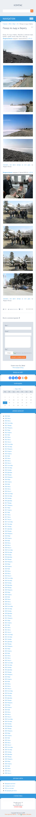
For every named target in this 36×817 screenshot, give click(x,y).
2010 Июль (8, 421)
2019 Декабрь (8, 585)
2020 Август (8, 604)
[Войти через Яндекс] (19, 378)
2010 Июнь (8, 418)
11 (31, 397)
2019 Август (8, 576)
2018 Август (8, 547)
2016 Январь (8, 475)
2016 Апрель (8, 482)
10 (26, 397)
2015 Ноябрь (8, 470)
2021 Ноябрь (8, 639)
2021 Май (7, 625)
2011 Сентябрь (9, 423)
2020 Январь (8, 587)
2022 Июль (8, 658)
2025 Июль (8, 742)
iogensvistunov (8, 38)
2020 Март (7, 592)
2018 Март (7, 536)
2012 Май (7, 435)
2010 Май (7, 416)
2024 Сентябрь (9, 719)
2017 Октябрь (8, 524)
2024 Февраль (8, 702)
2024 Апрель (8, 707)
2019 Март (7, 564)
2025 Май (7, 738)
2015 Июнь (8, 458)
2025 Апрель (8, 735)
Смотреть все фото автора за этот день (16, 165)
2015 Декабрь (8, 472)
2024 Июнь (8, 712)
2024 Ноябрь (8, 724)
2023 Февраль (8, 674)
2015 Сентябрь (9, 465)
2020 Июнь (8, 599)
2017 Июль (8, 517)
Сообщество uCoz (10, 786)
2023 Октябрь (8, 693)
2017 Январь (8, 503)
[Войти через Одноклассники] (26, 378)
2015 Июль (8, 460)
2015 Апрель (8, 453)
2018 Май (7, 540)
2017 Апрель (8, 510)
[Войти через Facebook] (16, 378)
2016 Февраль (8, 477)
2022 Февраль (8, 646)
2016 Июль (8, 489)
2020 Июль (8, 601)
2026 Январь (8, 756)
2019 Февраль (8, 561)
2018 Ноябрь (8, 554)
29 (18, 405)
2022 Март (7, 648)
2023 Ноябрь (8, 695)
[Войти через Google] (22, 377)
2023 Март (7, 677)
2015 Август (8, 463)
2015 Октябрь (8, 467)
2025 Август (8, 745)
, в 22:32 (30, 172)
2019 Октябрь (8, 580)
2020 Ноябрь (8, 611)
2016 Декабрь (8, 500)
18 (31, 400)
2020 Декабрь (8, 613)
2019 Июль (8, 573)
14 (13, 400)
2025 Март (7, 733)
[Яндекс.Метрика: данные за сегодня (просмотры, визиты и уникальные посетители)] (26, 814)
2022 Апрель (8, 651)
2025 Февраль (8, 731)
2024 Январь (8, 700)
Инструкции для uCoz (11, 790)
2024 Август (8, 716)
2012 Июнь (8, 437)
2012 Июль (8, 439)
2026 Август (8, 773)
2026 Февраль (8, 759)
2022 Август (8, 660)
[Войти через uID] (10, 378)
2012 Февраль (8, 428)
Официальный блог (10, 783)
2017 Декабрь (8, 529)
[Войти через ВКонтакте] (13, 378)
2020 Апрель (8, 594)
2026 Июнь (8, 768)
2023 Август (8, 688)
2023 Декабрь (8, 698)
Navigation (9, 18)
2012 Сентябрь (9, 444)
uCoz (19, 814)
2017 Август (8, 519)
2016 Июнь (8, 486)
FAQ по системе (9, 788)
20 (9, 402)
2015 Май (7, 456)
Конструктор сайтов (10, 814)
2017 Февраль (8, 505)
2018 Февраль (8, 533)
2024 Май (7, 709)
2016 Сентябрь (9, 493)
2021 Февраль (8, 618)
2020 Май (7, 597)
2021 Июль (8, 630)
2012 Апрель (8, 432)
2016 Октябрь (8, 496)
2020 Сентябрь (9, 606)
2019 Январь (8, 559)
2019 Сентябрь (9, 578)
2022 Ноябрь (8, 667)
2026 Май (7, 766)
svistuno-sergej (18, 807)
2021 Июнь (8, 627)
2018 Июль (8, 545)
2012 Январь (8, 425)
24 (26, 402)
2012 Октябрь (8, 446)
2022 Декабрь (8, 670)
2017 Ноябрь (8, 526)
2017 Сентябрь (9, 522)
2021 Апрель (8, 623)
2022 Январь (8, 644)
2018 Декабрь (8, 557)
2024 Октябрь (8, 721)
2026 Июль (8, 771)
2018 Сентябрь (9, 550)
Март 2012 (18, 389)
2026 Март (7, 761)
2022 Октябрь (8, 665)
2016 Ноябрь (8, 498)
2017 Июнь (8, 514)
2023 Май (7, 681)
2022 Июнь (8, 655)
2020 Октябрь (8, 608)
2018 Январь (8, 531)
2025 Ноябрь (8, 752)
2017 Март (7, 507)
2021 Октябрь (8, 637)
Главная (5, 24)
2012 (10, 24)
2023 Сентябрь (9, 691)
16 (22, 400)
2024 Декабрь (8, 726)
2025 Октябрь (8, 749)
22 (18, 402)
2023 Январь (8, 672)
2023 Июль (8, 686)
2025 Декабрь (8, 754)
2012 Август (8, 442)
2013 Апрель (8, 451)
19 (17, 24)
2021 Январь (8, 615)
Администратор (13, 309)
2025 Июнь (8, 740)
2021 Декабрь (8, 641)
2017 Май (7, 512)
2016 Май (7, 484)
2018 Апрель (8, 538)
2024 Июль (8, 714)
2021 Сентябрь (9, 634)
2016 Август (8, 491)
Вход (22, 367)
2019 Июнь (8, 571)
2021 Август (8, 632)
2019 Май (7, 569)
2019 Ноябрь (8, 583)
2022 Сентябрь (9, 662)
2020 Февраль (8, 590)
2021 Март (7, 620)
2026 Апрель (8, 763)
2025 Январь (8, 728)
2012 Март (7, 430)
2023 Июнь (8, 684)
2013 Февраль (8, 449)
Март (14, 24)
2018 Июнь (8, 543)
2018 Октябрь (8, 552)
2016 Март (7, 479)
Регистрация (16, 367)
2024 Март (7, 705)
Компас (18, 5)
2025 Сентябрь (9, 747)
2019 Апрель (8, 566)
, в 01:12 (29, 38)
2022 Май (7, 653)
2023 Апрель (8, 679)
